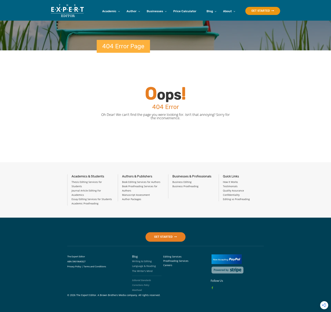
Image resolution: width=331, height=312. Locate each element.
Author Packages (131, 199)
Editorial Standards (141, 280)
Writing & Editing (142, 261)
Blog (210, 11)
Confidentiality (231, 194)
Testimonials (230, 186)
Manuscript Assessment (136, 194)
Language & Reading (144, 266)
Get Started (260, 10)
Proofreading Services (175, 260)
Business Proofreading (185, 186)
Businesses (155, 11)
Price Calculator (184, 11)
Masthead (137, 290)
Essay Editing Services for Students (92, 199)
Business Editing (182, 182)
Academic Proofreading (85, 203)
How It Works (230, 182)
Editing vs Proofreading (236, 199)
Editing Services (172, 256)
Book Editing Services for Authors (141, 182)
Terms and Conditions (94, 266)
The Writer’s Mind (142, 271)
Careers (167, 265)
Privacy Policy (74, 266)
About (227, 11)
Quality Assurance (233, 190)
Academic (109, 11)
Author (132, 11)
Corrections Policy (140, 285)
